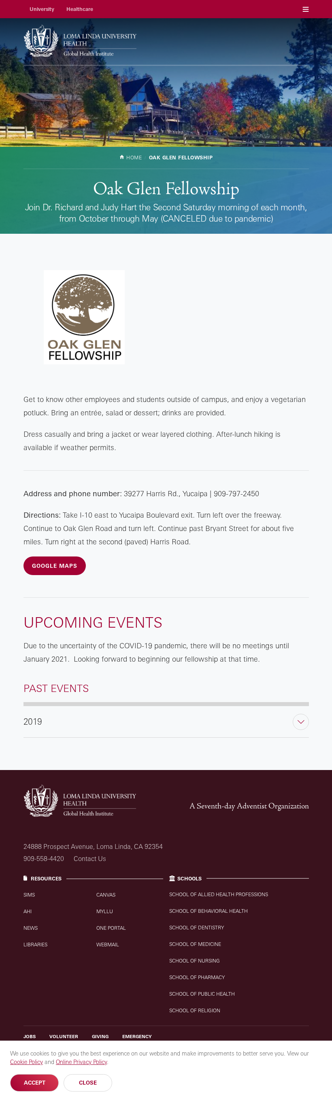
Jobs (29, 1036)
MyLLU (104, 911)
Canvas (105, 895)
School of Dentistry (196, 928)
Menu (306, 9)
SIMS (29, 895)
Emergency (137, 1036)
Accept (34, 1082)
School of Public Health (202, 994)
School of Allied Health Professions (218, 894)
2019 (32, 721)
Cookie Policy (26, 1061)
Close (88, 1082)
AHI (27, 911)
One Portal (111, 928)
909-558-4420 (43, 859)
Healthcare (79, 9)
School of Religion (194, 1010)
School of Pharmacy (197, 977)
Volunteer (63, 1036)
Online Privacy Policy (81, 1061)
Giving (100, 1036)
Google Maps (54, 566)
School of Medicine (195, 944)
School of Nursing (194, 961)
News (30, 928)
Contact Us (90, 859)
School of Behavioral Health (208, 911)
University (42, 9)
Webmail (107, 944)
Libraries (35, 944)
